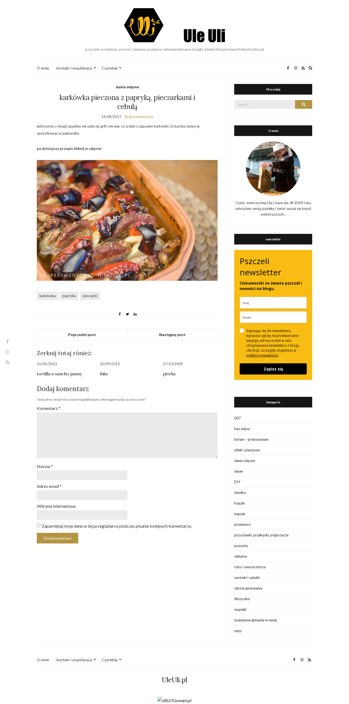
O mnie (43, 68)
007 (237, 418)
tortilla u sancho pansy (59, 373)
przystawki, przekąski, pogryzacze (261, 535)
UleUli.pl (174, 680)
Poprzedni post (82, 334)
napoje (239, 514)
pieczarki (90, 295)
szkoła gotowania (248, 588)
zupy (238, 631)
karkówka (48, 295)
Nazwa (45, 466)
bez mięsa (242, 429)
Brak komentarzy (139, 116)
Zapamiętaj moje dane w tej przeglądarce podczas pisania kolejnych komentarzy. (117, 525)
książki (239, 503)
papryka (69, 295)
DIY (237, 482)
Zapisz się (273, 368)
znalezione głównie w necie (255, 620)
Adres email (49, 486)
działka (240, 492)
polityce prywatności (262, 355)
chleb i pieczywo (247, 450)
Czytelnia (110, 68)
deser (238, 471)
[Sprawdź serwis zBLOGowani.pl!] (174, 699)
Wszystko (242, 599)
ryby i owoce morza (250, 567)
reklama (240, 556)
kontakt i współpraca (74, 68)
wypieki (240, 609)
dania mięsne (127, 86)
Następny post (172, 334)
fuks (104, 373)
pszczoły (241, 545)
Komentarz (49, 408)
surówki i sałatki (247, 577)
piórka (169, 373)
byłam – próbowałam (251, 439)
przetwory (242, 524)
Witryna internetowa (56, 506)
